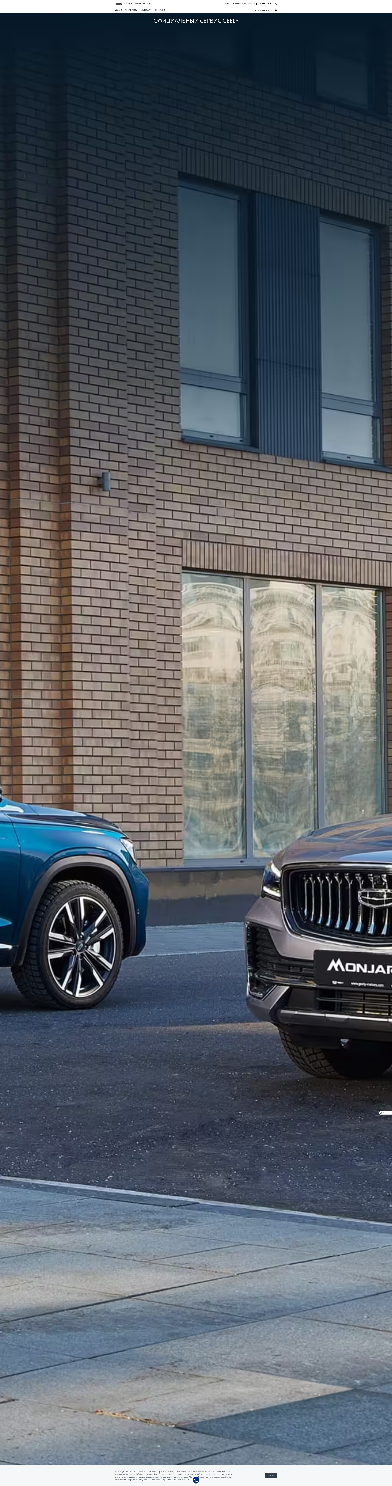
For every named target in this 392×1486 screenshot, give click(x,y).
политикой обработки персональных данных (167, 1471)
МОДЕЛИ (118, 10)
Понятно (271, 1476)
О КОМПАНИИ (160, 10)
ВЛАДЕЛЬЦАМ (145, 10)
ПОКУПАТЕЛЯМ (131, 10)
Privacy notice (386, 1112)
